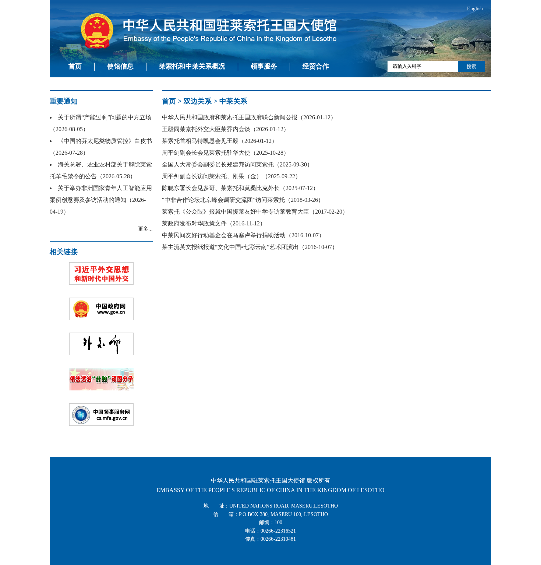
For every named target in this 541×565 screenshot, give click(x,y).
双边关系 (198, 101)
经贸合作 (316, 66)
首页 (75, 66)
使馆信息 (120, 66)
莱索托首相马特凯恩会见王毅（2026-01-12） (219, 141)
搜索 (471, 66)
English (475, 8)
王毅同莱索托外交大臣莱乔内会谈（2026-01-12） (225, 129)
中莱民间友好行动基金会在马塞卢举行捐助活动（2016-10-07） (243, 235)
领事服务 (264, 66)
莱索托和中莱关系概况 (192, 66)
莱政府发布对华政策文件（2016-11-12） (214, 223)
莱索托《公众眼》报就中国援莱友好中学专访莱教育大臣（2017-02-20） (255, 211)
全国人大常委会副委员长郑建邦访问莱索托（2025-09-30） (237, 164)
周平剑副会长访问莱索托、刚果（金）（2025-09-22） (231, 176)
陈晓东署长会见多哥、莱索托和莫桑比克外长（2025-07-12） (240, 188)
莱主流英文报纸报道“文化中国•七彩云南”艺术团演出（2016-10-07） (250, 247)
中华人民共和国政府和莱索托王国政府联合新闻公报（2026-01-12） (249, 117)
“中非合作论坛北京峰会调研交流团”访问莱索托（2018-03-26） (243, 200)
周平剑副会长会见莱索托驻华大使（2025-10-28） (225, 153)
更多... (145, 229)
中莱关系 (233, 101)
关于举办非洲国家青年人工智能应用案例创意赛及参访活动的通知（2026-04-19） (101, 200)
